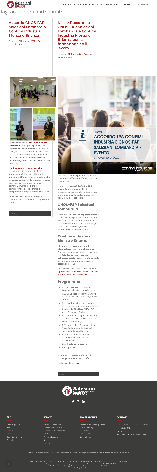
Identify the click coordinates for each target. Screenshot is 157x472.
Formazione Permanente (54, 431)
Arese (9, 428)
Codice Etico (85, 431)
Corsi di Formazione (52, 425)
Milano (10, 434)
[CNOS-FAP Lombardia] (19, 4)
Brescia (10, 431)
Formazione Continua (93, 4)
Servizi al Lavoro (122, 4)
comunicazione (16, 44)
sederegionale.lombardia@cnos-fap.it (133, 425)
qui (77, 363)
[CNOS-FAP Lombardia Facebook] (73, 401)
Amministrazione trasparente (92, 425)
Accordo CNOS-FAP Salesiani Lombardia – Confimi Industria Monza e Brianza (29, 29)
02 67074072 (124, 428)
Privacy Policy (86, 434)
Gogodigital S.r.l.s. (83, 468)
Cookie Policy (86, 437)
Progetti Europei (141, 4)
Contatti (47, 443)
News (45, 440)
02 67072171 (125, 431)
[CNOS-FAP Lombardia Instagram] (78, 401)
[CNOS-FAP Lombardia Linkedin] (83, 401)
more (12, 213)
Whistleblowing (87, 428)
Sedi (62, 4)
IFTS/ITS (109, 4)
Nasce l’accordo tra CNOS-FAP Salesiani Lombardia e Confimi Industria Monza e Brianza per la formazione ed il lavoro (77, 35)
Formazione (74, 4)
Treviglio (10, 440)
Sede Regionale (13, 425)
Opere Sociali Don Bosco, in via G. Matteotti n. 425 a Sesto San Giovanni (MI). (78, 273)
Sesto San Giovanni (15, 437)
